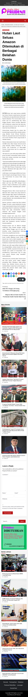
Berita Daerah (5, 595)
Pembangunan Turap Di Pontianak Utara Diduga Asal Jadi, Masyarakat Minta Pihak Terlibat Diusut (13, 431)
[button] (3, 274)
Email (16, 493)
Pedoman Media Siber (8, 4)
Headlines (12, 323)
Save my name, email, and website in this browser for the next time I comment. (13, 507)
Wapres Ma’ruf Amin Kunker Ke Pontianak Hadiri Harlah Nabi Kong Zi (14, 296)
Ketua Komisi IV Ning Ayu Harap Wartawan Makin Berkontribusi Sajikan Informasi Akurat (13, 354)
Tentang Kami (14, 3)
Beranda (8, 3)
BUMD (10, 595)
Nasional (22, 376)
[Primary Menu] (2, 20)
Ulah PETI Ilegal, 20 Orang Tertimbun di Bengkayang (10, 288)
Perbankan (14, 620)
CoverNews (10, 694)
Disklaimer (19, 3)
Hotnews (17, 323)
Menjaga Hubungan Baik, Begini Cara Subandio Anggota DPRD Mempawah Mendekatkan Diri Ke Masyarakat (12, 328)
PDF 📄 (21, 279)
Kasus (21, 425)
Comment (5, 474)
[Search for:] (10, 521)
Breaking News (6, 30)
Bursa (3, 645)
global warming (8, 283)
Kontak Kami (22, 4)
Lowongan (16, 4)
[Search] (25, 20)
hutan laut (14, 283)
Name (4, 493)
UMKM (13, 570)
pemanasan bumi (19, 283)
